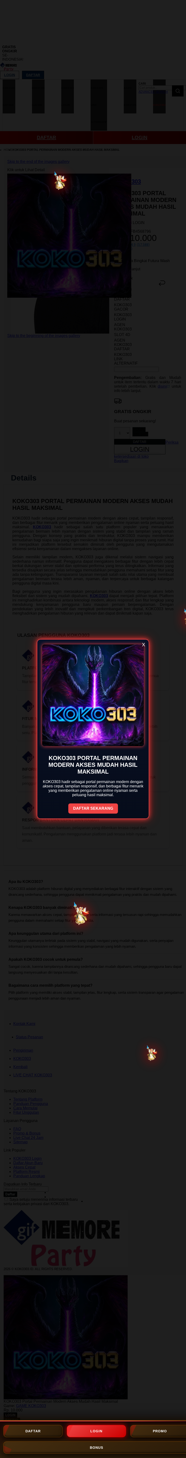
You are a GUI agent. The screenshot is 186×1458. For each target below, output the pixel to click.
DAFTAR (33, 1431)
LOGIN (96, 1431)
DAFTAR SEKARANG (93, 808)
